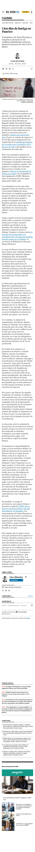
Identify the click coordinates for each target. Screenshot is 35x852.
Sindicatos (23, 605)
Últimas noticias (7, 683)
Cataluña (7, 18)
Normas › (30, 596)
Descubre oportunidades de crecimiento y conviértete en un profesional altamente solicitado (24, 807)
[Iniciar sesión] (31, 11)
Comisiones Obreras (13, 605)
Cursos (17, 772)
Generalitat (18, 23)
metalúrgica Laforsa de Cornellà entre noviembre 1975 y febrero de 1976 (17, 144)
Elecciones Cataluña (7, 23)
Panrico (4, 605)
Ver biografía (14, 580)
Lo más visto (6, 720)
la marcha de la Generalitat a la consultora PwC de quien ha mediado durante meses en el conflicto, (17, 235)
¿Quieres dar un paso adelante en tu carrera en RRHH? (24, 824)
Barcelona (25, 23)
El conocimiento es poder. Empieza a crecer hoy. (17, 798)
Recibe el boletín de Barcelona (12, 587)
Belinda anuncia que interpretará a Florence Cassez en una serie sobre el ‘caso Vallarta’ (15, 694)
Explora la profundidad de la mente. (23, 814)
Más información (6, 614)
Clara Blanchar (17, 61)
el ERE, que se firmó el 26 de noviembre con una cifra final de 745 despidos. (16, 508)
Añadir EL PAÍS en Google (11, 73)
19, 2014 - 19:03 (20, 63)
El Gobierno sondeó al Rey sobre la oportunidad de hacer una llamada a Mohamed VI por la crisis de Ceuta (18, 733)
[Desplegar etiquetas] (32, 605)
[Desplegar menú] (3, 11)
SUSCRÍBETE (26, 12)
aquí (28, 618)
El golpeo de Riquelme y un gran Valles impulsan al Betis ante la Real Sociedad (16, 687)
